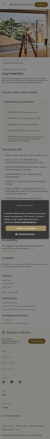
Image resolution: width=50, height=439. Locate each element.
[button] (25, 234)
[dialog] (25, 219)
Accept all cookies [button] (25, 228)
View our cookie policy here (25, 222)
